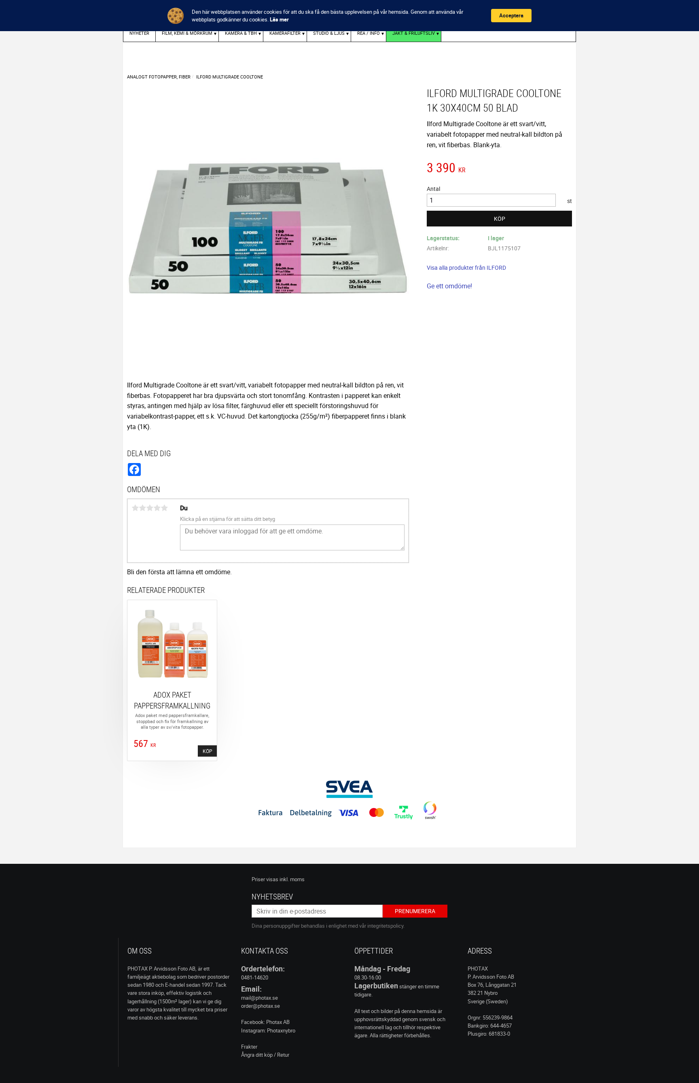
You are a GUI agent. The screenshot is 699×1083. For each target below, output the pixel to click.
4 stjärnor (157, 508)
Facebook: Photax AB (265, 1022)
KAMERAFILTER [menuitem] (285, 33)
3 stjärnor (149, 508)
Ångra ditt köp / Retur (265, 1054)
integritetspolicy (385, 925)
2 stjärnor (142, 508)
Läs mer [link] (279, 19)
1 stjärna (135, 508)
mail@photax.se (259, 997)
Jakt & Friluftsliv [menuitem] (413, 33)
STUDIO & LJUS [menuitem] (329, 33)
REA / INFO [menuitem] (368, 33)
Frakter (249, 1046)
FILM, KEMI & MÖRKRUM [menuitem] (187, 33)
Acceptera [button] (511, 15)
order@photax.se (260, 1005)
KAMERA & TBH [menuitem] (241, 33)
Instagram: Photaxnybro (268, 1030)
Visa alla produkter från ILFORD (466, 267)
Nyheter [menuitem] (139, 33)
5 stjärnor (164, 508)
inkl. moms (292, 879)
